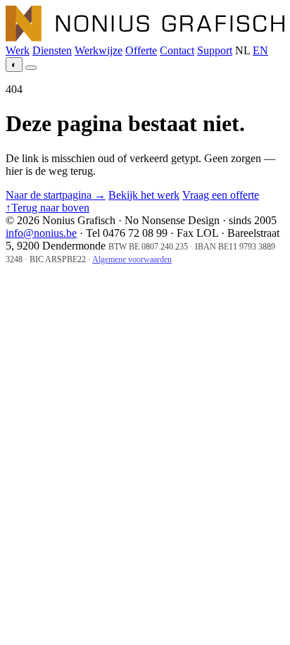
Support (214, 50)
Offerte (141, 50)
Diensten (52, 50)
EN (260, 50)
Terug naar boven (47, 208)
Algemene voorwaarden (132, 259)
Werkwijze (98, 50)
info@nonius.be (41, 233)
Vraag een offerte (220, 195)
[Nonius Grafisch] (145, 38)
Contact (177, 50)
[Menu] (31, 68)
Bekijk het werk (143, 195)
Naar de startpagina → (56, 195)
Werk (18, 50)
